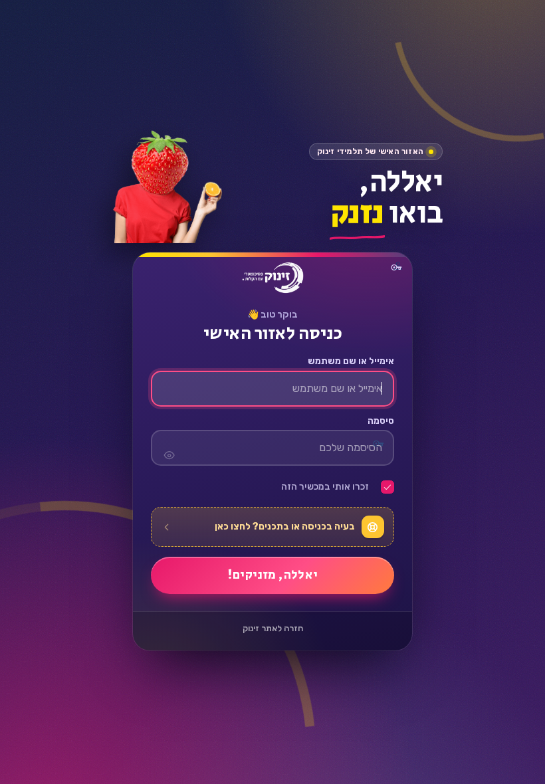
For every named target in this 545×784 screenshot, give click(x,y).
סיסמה (380, 421)
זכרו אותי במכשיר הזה (325, 487)
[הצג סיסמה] (169, 448)
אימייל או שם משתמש (350, 362)
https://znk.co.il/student (272, 277)
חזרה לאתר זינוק (273, 629)
